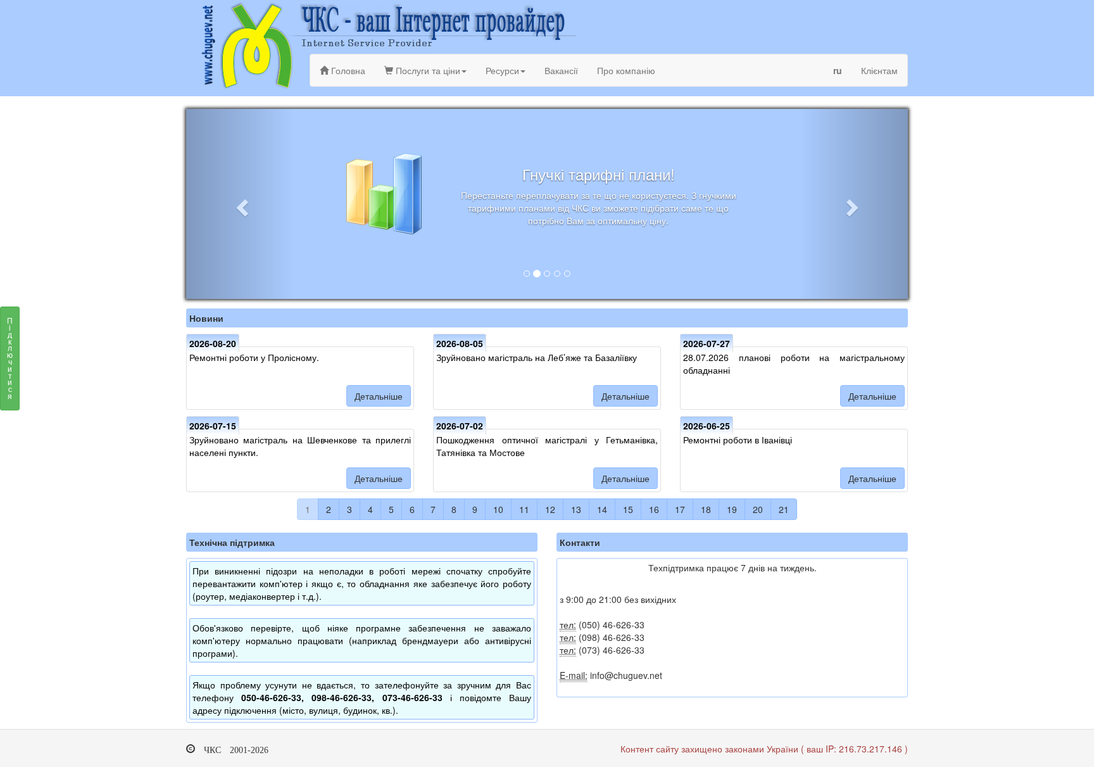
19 (732, 509)
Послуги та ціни (426, 70)
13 (576, 509)
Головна (347, 70)
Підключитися (10, 358)
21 (784, 509)
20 (758, 509)
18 (706, 509)
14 (602, 509)
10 (498, 509)
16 (654, 509)
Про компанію (626, 70)
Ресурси (502, 70)
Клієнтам (879, 70)
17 (680, 509)
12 (550, 509)
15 (628, 509)
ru (837, 70)
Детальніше (379, 396)
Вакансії (561, 70)
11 (524, 509)
